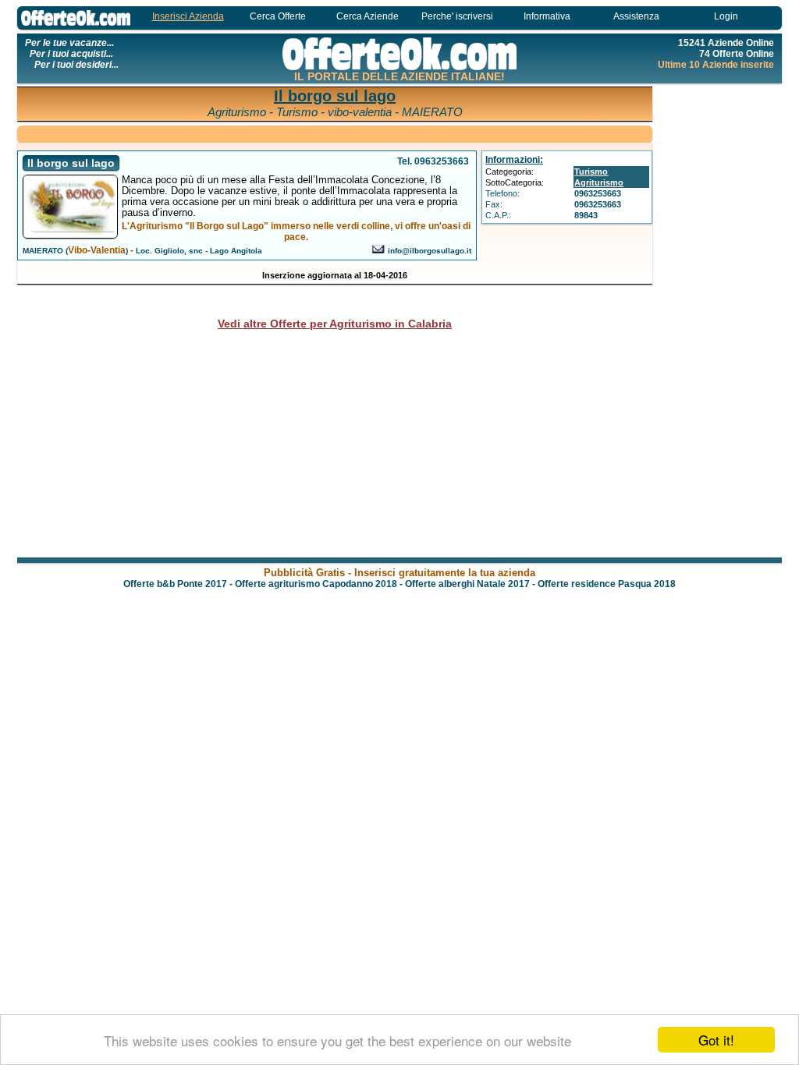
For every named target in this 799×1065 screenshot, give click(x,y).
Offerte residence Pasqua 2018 (607, 583)
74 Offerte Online (736, 53)
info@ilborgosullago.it (429, 250)
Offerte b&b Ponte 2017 (175, 583)
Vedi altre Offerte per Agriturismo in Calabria (335, 323)
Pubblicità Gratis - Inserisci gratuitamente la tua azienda (399, 572)
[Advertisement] (719, 320)
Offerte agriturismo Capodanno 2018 (316, 583)
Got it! (716, 1039)
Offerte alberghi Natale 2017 (467, 583)
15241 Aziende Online (726, 42)
